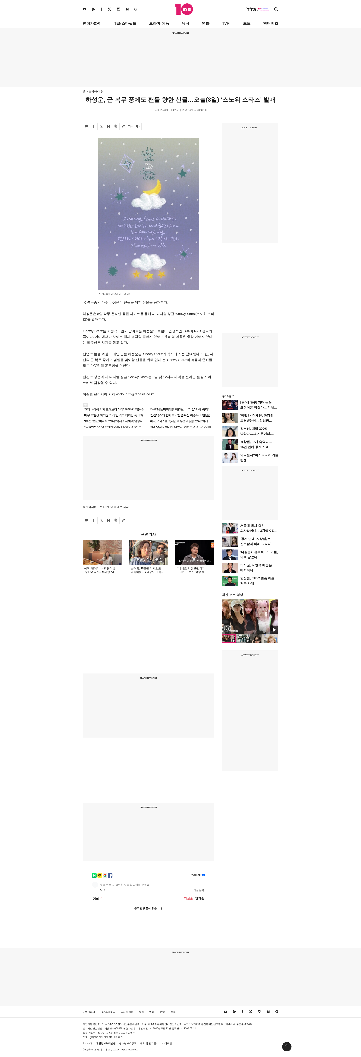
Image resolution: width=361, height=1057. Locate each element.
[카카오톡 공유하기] (86, 126)
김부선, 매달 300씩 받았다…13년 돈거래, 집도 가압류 (255, 434)
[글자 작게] (138, 126)
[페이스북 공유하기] (94, 126)
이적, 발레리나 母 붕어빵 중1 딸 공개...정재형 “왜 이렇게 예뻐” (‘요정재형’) (99, 572)
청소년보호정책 (127, 1043)
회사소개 (88, 1043)
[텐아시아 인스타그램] (118, 9)
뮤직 (185, 23)
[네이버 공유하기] (108, 126)
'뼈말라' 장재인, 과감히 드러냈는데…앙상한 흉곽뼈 (256, 420)
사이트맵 (167, 1043)
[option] (250, 616)
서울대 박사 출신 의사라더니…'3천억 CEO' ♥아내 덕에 (258, 531)
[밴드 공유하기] (116, 126)
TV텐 (226, 23)
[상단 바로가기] (286, 1046)
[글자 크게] (130, 126)
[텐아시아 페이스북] (101, 9)
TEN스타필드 (125, 23)
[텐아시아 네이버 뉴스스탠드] (127, 9)
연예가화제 (92, 23)
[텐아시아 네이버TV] (93, 9)
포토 (247, 23)
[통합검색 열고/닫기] (276, 9)
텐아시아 (102, 1049)
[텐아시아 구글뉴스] (135, 9)
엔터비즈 (270, 23)
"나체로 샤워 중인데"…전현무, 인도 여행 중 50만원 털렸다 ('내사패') (192, 572)
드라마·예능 (159, 23)
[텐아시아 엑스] (109, 9)
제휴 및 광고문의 (149, 1043)
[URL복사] (123, 126)
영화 (205, 23)
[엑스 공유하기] (101, 126)
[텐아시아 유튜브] (84, 9)
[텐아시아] (184, 9)
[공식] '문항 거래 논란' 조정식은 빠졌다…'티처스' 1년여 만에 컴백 (259, 407)
